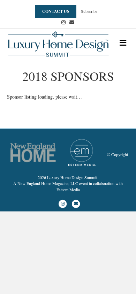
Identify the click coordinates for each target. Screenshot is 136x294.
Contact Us (55, 11)
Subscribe (89, 11)
